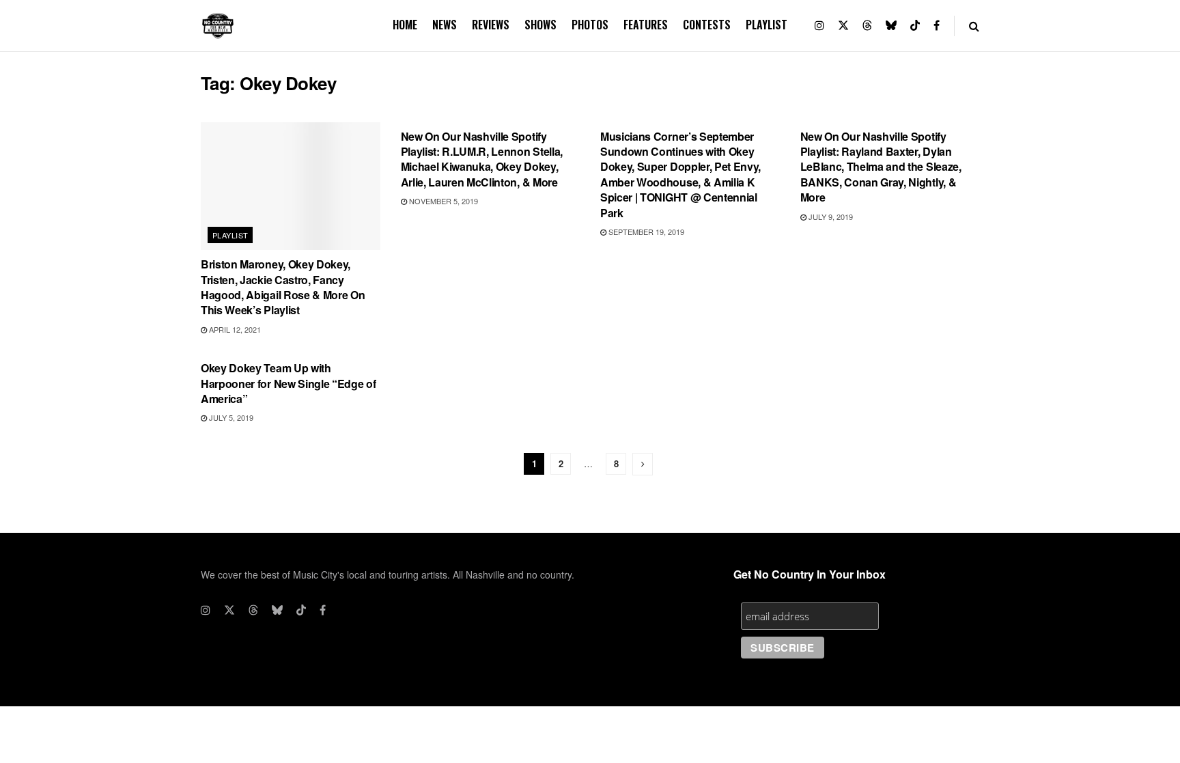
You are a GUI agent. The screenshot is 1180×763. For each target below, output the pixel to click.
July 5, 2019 (230, 417)
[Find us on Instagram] (819, 25)
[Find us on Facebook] (936, 25)
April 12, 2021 (234, 329)
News (444, 24)
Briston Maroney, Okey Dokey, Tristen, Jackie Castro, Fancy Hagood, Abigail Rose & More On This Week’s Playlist (283, 287)
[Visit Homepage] (218, 26)
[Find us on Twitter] (843, 25)
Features (645, 24)
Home (405, 24)
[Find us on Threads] (867, 25)
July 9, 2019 (829, 216)
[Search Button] (974, 25)
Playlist (766, 24)
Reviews (490, 24)
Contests (707, 24)
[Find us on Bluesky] (891, 25)
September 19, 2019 (645, 231)
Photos (590, 24)
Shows (540, 24)
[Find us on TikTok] (915, 25)
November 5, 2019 (442, 200)
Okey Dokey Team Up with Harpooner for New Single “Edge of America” (288, 383)
